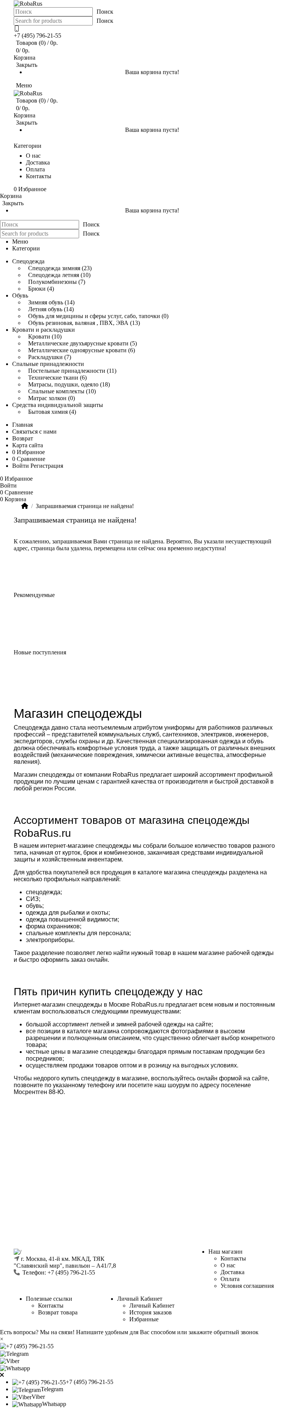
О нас (228, 1265)
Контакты (233, 1258)
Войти (20, 465)
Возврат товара (58, 1312)
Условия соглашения (247, 1286)
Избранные (144, 1319)
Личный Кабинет (152, 1305)
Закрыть (26, 65)
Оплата (230, 1279)
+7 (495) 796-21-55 (37, 35)
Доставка (232, 1272)
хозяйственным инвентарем (81, 859)
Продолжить (256, 565)
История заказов (150, 1312)
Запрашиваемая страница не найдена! (85, 506)
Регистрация (46, 465)
